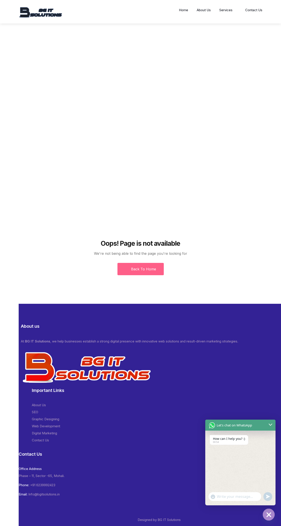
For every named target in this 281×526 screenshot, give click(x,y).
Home (183, 10)
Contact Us (253, 10)
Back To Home (143, 269)
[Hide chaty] (269, 515)
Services (225, 10)
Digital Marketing (44, 433)
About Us (204, 10)
